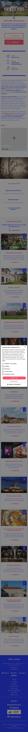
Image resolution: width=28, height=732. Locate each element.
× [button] (25, 346)
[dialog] (14, 366)
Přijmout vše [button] (14, 378)
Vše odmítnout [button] (14, 381)
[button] (14, 384)
